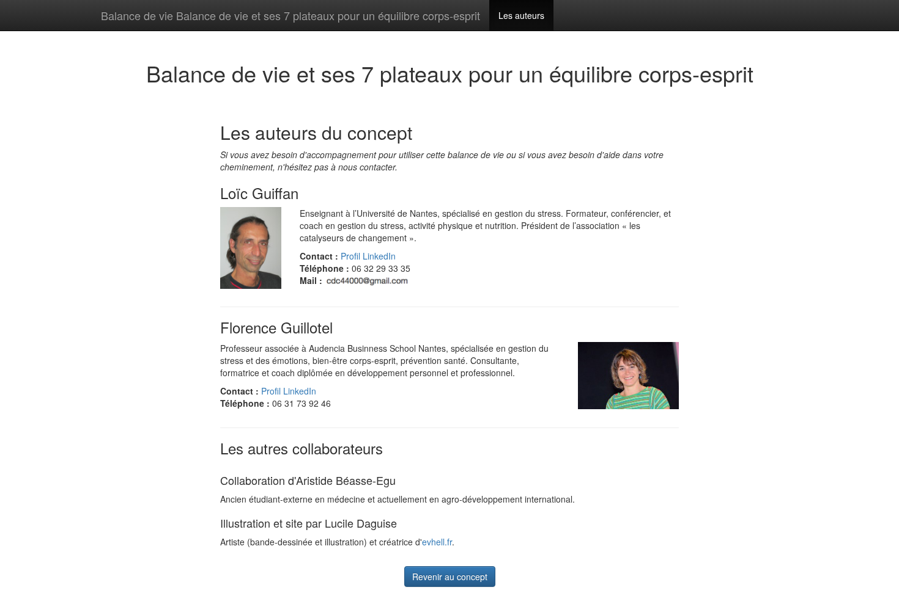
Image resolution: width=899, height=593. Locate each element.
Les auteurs (521, 15)
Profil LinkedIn (368, 256)
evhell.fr (437, 542)
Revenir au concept (449, 576)
